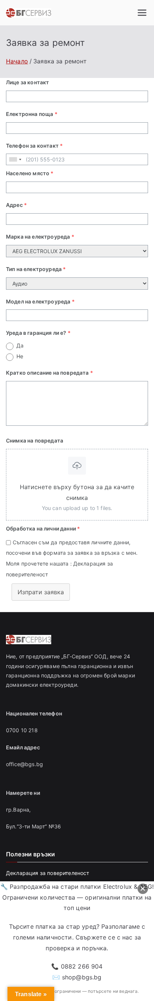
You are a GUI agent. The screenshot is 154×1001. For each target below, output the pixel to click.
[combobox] (15, 159)
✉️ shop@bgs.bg (76, 977)
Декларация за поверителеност (47, 873)
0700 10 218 (22, 730)
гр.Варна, (18, 809)
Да (20, 345)
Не (19, 356)
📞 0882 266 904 (76, 966)
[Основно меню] (142, 12)
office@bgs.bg (24, 764)
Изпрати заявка (41, 592)
